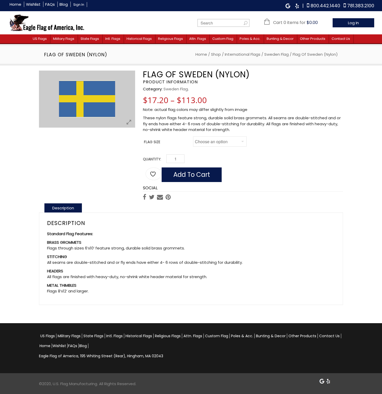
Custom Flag (222, 38)
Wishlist (33, 4)
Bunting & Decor (280, 38)
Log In (353, 23)
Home (15, 4)
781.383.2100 (360, 5)
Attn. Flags (197, 38)
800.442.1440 (325, 5)
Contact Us (341, 38)
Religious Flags (170, 38)
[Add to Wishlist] (154, 173)
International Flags (242, 54)
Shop (216, 54)
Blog (64, 4)
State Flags (90, 38)
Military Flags (63, 38)
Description (63, 208)
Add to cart (191, 174)
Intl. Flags (112, 38)
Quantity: (152, 159)
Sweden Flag (276, 54)
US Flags (40, 38)
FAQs (50, 4)
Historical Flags (139, 38)
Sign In (78, 4)
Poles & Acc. (250, 38)
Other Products (312, 38)
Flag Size (152, 142)
